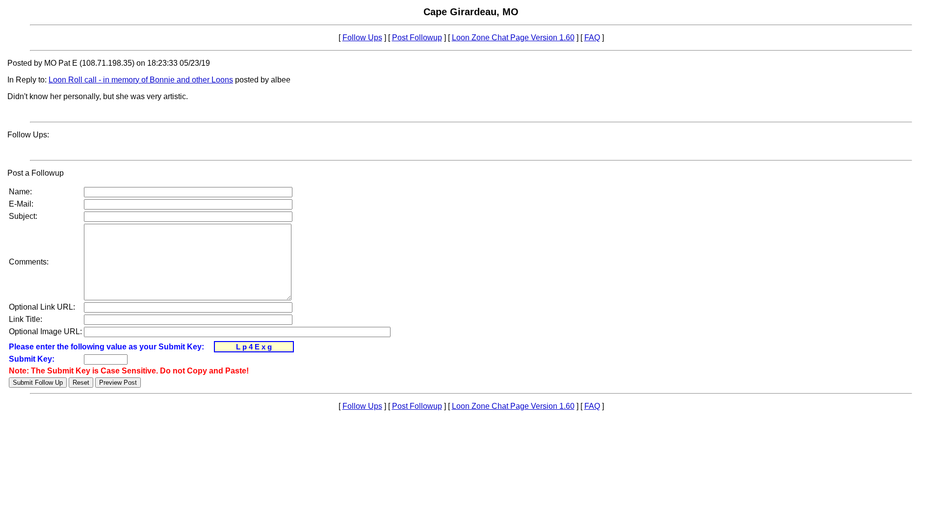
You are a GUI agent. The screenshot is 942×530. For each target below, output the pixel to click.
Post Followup (417, 37)
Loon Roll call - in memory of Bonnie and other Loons (141, 80)
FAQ (592, 37)
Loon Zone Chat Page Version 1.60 (513, 37)
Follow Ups (362, 37)
